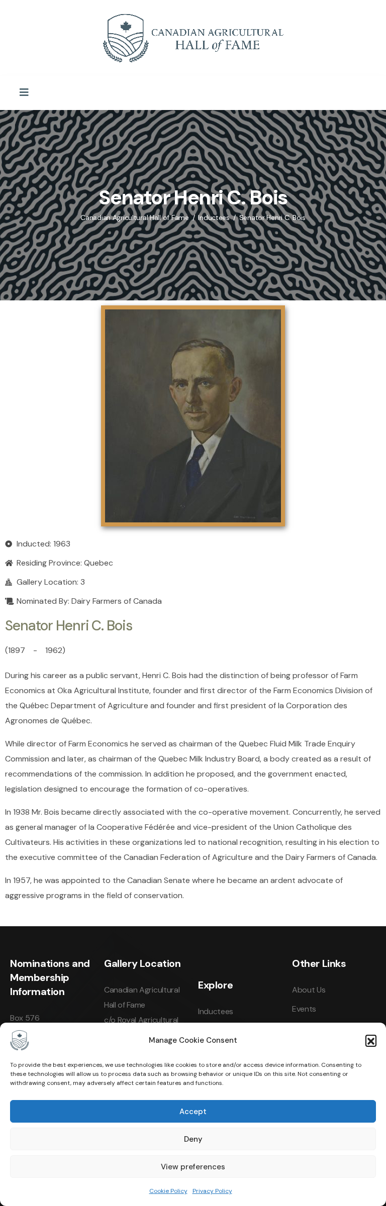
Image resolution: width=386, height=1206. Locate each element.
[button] (371, 1040)
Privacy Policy (212, 1191)
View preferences (193, 1167)
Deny (193, 1139)
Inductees (215, 1011)
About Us (308, 989)
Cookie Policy (168, 1191)
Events (304, 1009)
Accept (193, 1112)
